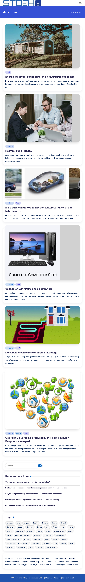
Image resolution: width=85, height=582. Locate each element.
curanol (20, 527)
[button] (40, 465)
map (59, 578)
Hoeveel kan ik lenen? (18, 150)
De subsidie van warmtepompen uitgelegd (31, 352)
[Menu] (80, 3)
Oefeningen (48, 535)
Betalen (35, 523)
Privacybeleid (68, 578)
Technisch (46, 543)
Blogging (10, 284)
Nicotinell (37, 535)
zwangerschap (51, 547)
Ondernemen (60, 535)
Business (10, 146)
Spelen (55, 539)
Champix (63, 523)
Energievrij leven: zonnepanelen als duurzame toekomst (39, 76)
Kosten (48, 531)
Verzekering (22, 547)
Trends (72, 543)
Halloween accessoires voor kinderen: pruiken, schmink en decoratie (36, 488)
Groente (9, 531)
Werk (31, 547)
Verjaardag (10, 547)
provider (27, 539)
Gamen (70, 527)
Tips (55, 543)
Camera (54, 523)
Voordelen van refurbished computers (28, 288)
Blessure (45, 523)
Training (63, 543)
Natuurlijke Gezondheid (22, 535)
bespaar (26, 523)
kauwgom (30, 531)
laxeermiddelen (59, 531)
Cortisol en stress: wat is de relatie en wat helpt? (27, 482)
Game (62, 527)
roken (47, 539)
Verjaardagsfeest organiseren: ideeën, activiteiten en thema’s (33, 494)
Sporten (63, 539)
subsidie (25, 543)
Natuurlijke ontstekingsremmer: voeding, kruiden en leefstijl (32, 499)
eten (47, 527)
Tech (8, 72)
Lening (70, 531)
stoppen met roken (13, 543)
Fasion (18, 433)
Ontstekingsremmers (13, 539)
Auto (18, 523)
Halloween (19, 531)
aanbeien (10, 523)
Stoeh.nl (48, 578)
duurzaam (30, 527)
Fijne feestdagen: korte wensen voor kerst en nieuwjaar (30, 505)
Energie (39, 527)
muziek (9, 535)
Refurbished (37, 539)
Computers (10, 527)
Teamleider (35, 543)
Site (55, 578)
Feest (55, 527)
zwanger (39, 547)
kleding (39, 531)
